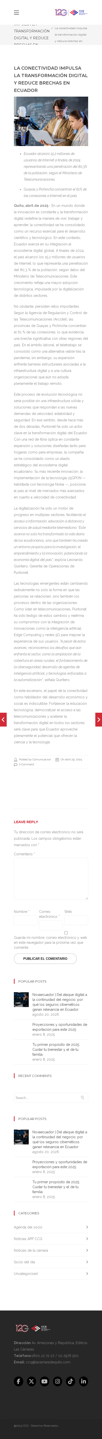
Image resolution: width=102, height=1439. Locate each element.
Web (68, 912)
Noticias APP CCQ (28, 1239)
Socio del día (24, 1262)
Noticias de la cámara (31, 1250)
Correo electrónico (49, 914)
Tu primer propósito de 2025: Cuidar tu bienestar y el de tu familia (56, 1049)
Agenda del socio (28, 1227)
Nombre (21, 912)
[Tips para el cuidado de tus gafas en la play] (98, 720)
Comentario (24, 854)
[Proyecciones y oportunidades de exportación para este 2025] (3, 720)
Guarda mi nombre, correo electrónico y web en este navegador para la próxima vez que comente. (50, 942)
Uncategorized (26, 1274)
